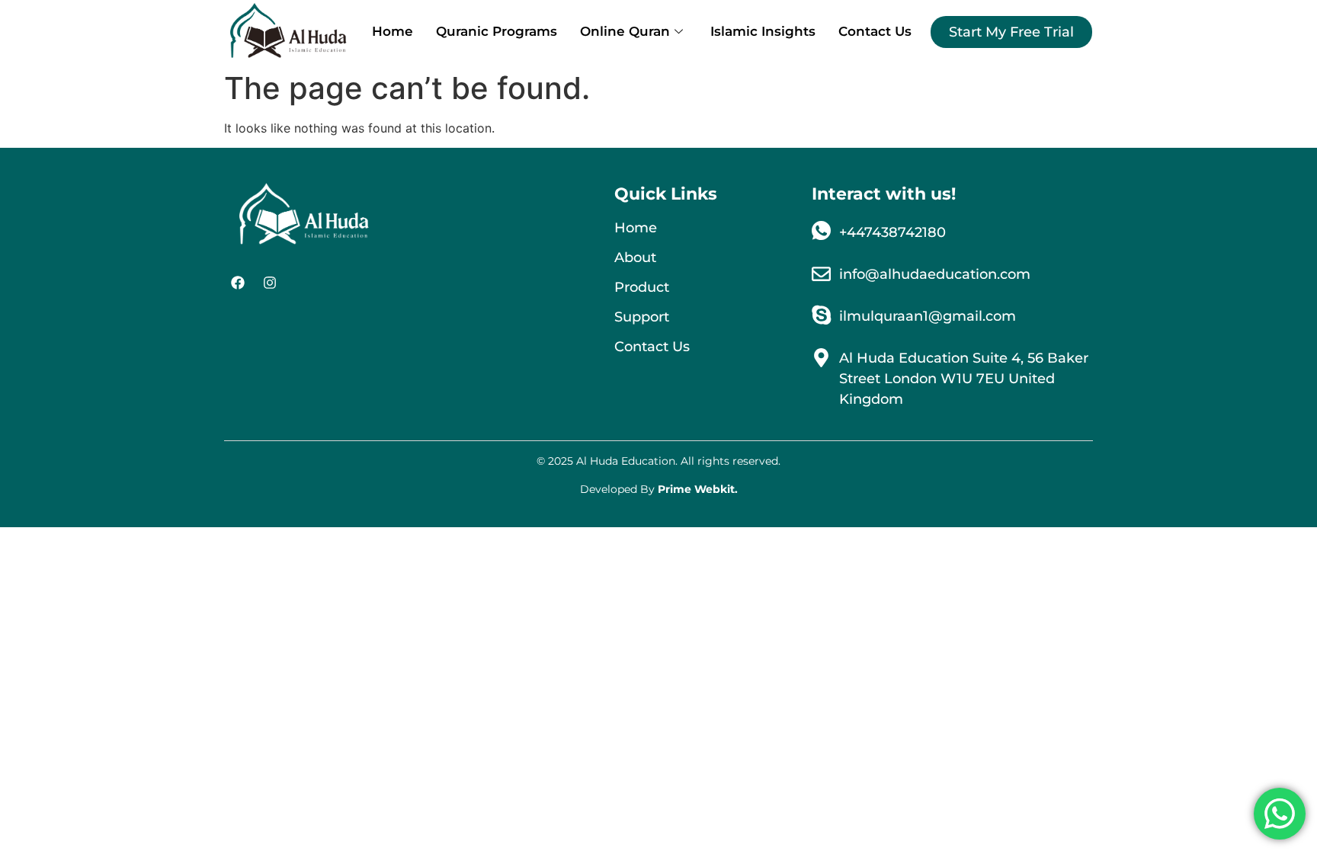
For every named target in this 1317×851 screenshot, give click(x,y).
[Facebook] (238, 282)
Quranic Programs (496, 31)
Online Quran (625, 31)
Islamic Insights (763, 31)
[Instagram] (270, 282)
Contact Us (875, 31)
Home (392, 31)
